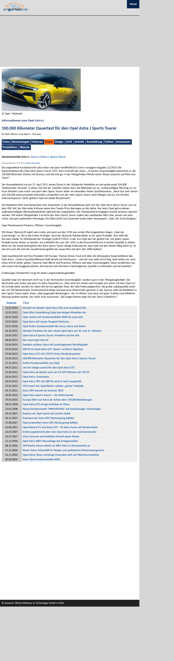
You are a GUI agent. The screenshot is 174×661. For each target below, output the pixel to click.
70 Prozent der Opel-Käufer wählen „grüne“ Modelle (53, 386)
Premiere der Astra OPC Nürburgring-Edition (48, 418)
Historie (24, 147)
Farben (109, 142)
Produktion (10, 147)
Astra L (35, 157)
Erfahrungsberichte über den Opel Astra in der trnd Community (60, 432)
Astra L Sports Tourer (53, 157)
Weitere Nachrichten (33, 163)
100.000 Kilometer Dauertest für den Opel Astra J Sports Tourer (59, 358)
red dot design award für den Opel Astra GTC (49, 367)
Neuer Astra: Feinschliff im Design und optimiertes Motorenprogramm (63, 450)
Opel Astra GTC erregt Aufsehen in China (46, 404)
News (48, 142)
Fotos (6, 142)
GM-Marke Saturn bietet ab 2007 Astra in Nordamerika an (56, 445)
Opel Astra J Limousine (36, 377)
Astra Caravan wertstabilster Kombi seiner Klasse (51, 436)
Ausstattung (94, 142)
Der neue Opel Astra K (35, 340)
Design (59, 142)
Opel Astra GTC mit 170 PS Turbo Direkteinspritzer (52, 354)
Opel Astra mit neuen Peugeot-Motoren (46, 321)
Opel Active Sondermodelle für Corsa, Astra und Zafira (54, 326)
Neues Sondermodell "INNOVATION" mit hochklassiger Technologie (61, 409)
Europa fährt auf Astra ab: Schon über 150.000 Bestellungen (57, 400)
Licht (69, 142)
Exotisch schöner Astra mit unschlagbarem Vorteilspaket (55, 344)
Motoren (37, 142)
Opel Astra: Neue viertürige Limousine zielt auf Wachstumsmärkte (61, 455)
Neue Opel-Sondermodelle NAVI (41, 459)
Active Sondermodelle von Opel (41, 363)
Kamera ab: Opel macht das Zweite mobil (46, 413)
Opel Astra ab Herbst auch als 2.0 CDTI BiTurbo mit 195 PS (56, 372)
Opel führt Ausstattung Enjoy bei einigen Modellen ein (54, 312)
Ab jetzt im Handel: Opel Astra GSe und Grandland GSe (54, 308)
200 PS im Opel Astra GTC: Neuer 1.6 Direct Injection (53, 349)
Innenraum (123, 142)
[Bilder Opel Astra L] (41, 110)
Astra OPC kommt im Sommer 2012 (43, 390)
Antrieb (79, 142)
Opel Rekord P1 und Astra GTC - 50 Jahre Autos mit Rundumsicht (60, 427)
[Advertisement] (69, 41)
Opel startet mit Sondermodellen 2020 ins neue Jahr (53, 317)
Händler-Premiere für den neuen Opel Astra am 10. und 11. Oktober (62, 331)
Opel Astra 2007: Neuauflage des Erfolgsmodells (50, 441)
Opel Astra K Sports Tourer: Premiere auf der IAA (51, 335)
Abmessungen (20, 142)
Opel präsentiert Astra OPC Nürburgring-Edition (50, 423)
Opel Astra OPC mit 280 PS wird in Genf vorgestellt (52, 381)
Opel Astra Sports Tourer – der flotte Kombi (48, 395)
